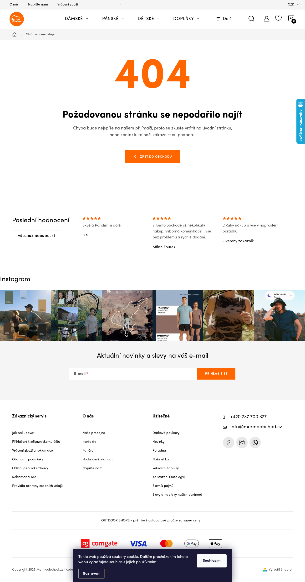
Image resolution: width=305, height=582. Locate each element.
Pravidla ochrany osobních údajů (37, 486)
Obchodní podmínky (27, 459)
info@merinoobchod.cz (256, 427)
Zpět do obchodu (156, 156)
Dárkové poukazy (165, 433)
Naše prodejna (93, 433)
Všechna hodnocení (36, 236)
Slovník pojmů (162, 486)
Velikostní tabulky (165, 468)
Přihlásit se (216, 373)
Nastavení (91, 574)
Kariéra (88, 450)
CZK (291, 4)
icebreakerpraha (242, 442)
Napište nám (38, 4)
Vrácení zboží (67, 4)
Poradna (159, 450)
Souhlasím (212, 561)
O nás (14, 4)
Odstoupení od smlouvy (30, 468)
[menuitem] (77, 19)
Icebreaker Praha (228, 442)
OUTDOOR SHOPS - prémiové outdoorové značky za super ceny (150, 520)
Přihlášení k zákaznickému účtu (36, 441)
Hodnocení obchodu (97, 459)
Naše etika (160, 459)
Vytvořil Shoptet (281, 569)
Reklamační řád (24, 477)
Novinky (158, 441)
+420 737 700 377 (248, 417)
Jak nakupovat (23, 433)
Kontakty (89, 441)
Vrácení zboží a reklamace (32, 450)
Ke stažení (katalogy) (168, 477)
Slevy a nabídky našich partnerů (177, 494)
